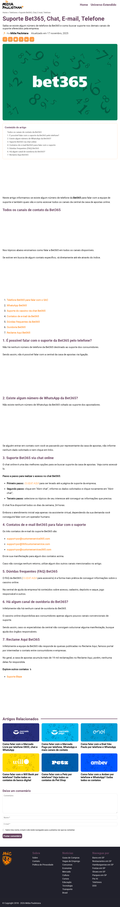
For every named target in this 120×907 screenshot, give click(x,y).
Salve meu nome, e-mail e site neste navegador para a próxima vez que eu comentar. (40, 830)
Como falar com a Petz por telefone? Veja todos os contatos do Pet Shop (57, 777)
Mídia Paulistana (19, 33)
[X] (21, 39)
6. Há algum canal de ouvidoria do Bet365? (26, 151)
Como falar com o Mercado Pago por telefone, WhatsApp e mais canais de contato (59, 747)
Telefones (13, 12)
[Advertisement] (60, 178)
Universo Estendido (103, 5)
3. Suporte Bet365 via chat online (21, 141)
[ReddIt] (32, 39)
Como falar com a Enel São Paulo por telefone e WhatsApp (98, 745)
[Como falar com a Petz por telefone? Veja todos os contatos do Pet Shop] (60, 762)
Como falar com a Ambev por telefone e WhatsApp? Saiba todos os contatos (97, 777)
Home (84, 5)
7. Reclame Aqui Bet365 (17, 154)
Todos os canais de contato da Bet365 (24, 132)
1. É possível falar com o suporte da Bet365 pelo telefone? (33, 135)
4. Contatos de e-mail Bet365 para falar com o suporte (31, 145)
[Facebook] (5, 39)
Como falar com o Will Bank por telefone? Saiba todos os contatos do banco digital (20, 777)
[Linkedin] (26, 39)
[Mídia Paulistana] (5, 33)
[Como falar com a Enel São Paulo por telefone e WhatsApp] (99, 732)
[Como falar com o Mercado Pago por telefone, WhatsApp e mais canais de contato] (60, 732)
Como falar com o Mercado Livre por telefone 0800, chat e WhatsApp (20, 747)
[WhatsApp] (10, 39)
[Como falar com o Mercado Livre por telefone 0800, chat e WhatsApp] (21, 732)
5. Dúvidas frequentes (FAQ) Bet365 (23, 148)
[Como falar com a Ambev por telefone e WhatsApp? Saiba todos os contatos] (99, 762)
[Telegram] (15, 39)
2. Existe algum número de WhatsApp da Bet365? (29, 138)
